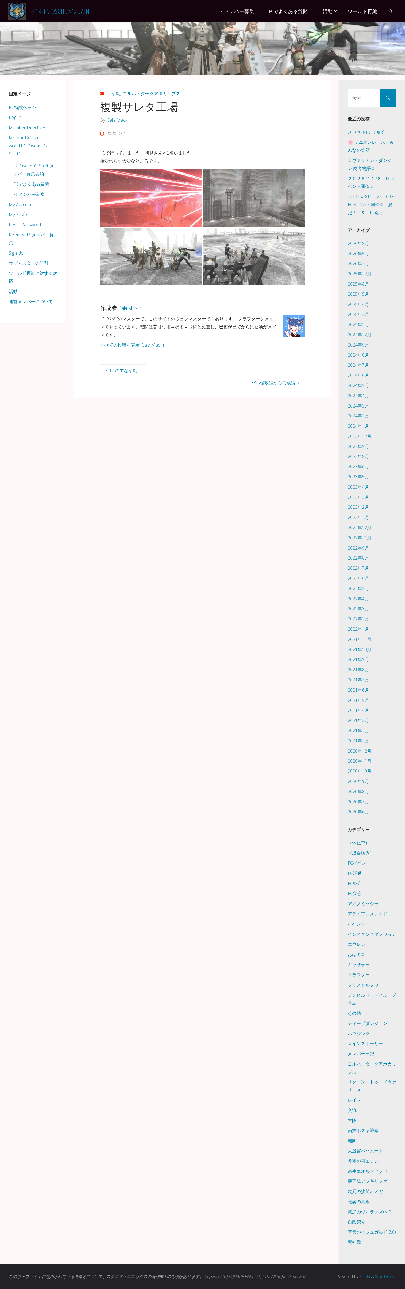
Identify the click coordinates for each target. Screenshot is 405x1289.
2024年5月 (358, 385)
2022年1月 (358, 629)
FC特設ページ (22, 107)
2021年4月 (358, 710)
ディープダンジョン (367, 1023)
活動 (13, 291)
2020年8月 (358, 792)
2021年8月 (358, 670)
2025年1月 (358, 324)
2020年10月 (359, 771)
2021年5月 (358, 700)
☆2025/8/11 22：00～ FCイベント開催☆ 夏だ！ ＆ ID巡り (374, 204)
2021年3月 (358, 720)
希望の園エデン (363, 1161)
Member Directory (27, 127)
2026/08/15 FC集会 (366, 132)
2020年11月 (359, 761)
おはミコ (356, 954)
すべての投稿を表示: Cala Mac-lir (135, 345)
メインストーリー (365, 1043)
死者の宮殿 (359, 1202)
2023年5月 (358, 477)
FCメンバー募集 (29, 194)
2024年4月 (358, 396)
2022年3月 (358, 609)
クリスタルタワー (365, 985)
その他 (354, 1013)
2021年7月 (358, 680)
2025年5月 (358, 294)
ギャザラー (359, 965)
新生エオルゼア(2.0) (367, 1171)
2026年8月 (358, 243)
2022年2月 (358, 619)
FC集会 (355, 893)
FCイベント (359, 863)
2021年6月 (358, 690)
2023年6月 (358, 467)
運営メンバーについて (31, 302)
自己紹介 (356, 1222)
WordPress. (385, 1276)
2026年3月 (358, 263)
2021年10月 (359, 649)
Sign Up (16, 253)
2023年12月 (359, 436)
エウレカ (356, 944)
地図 (352, 1141)
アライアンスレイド (367, 914)
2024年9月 (358, 345)
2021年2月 (358, 731)
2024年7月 (358, 365)
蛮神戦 (354, 1242)
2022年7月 (358, 568)
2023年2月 (358, 507)
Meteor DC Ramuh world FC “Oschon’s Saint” (28, 146)
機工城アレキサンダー (370, 1181)
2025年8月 (358, 284)
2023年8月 (358, 456)
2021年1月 (358, 741)
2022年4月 (358, 599)
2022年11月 (359, 538)
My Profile (19, 214)
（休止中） (359, 843)
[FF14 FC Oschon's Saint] (17, 11)
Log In (15, 117)
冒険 (352, 1120)
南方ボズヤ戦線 (363, 1130)
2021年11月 (359, 639)
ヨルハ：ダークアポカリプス (151, 93)
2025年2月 (358, 314)
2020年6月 (358, 812)
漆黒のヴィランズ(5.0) (369, 1212)
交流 (352, 1110)
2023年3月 (358, 497)
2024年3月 (358, 406)
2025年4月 (358, 304)
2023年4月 (358, 487)
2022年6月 (358, 578)
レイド (354, 1100)
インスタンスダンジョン (372, 934)
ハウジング (359, 1033)
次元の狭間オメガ (365, 1191)
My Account (20, 204)
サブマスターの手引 (28, 263)
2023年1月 (358, 517)
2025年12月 (359, 274)
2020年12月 (359, 751)
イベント (356, 924)
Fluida (364, 1276)
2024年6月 (358, 375)
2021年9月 (358, 659)
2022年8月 (358, 558)
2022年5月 (358, 588)
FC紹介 (355, 883)
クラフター (359, 975)
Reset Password (25, 225)
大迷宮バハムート (365, 1151)
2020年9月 (358, 781)
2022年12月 (359, 527)
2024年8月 (358, 355)
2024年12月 (359, 335)
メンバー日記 (361, 1054)
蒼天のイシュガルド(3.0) (372, 1232)
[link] (391, 11)
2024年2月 (358, 416)
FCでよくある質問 (31, 184)
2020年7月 (358, 802)
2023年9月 (358, 446)
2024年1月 (358, 426)
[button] (151, 198)
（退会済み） (361, 853)
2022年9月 (358, 548)
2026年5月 (358, 254)
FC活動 (113, 93)
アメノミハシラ (363, 904)
